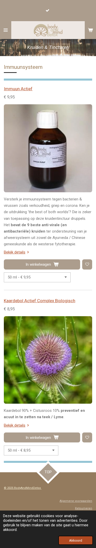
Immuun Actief (18, 88)
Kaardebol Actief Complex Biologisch (39, 300)
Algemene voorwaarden (76, 501)
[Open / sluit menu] (5, 30)
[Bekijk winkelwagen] (90, 30)
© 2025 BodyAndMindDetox (22, 488)
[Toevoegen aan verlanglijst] (87, 264)
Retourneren (83, 508)
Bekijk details (14, 252)
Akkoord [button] (75, 540)
